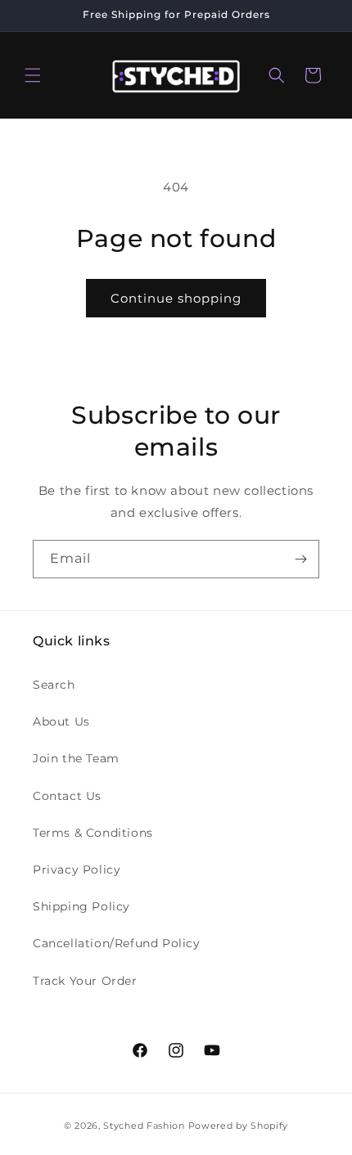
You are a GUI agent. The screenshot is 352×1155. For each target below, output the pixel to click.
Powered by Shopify (238, 1125)
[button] (33, 75)
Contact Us (67, 796)
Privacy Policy (76, 869)
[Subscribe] (300, 559)
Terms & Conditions (93, 832)
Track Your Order (85, 980)
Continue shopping (176, 298)
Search (54, 684)
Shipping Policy (81, 906)
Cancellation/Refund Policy (117, 943)
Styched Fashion (144, 1125)
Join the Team (76, 758)
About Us (61, 721)
